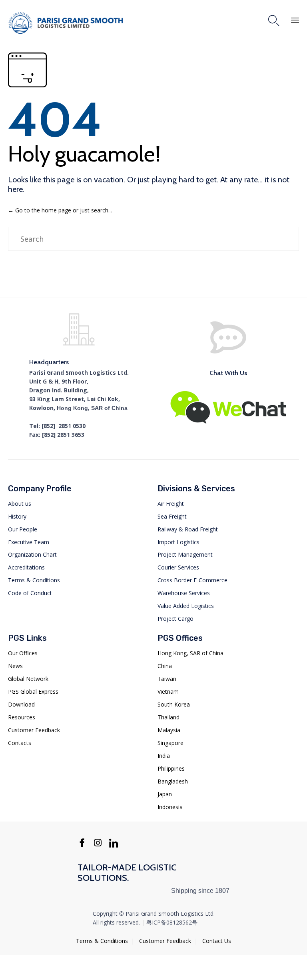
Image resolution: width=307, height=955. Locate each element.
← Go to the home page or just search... (60, 210)
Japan (164, 794)
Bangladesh (172, 781)
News (15, 666)
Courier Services (178, 567)
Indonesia (170, 807)
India (163, 755)
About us (19, 503)
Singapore (170, 743)
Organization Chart (32, 554)
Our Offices (23, 653)
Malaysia (168, 730)
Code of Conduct (30, 593)
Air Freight (170, 503)
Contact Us (216, 941)
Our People (22, 529)
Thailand (168, 717)
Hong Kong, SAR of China (190, 653)
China (164, 666)
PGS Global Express (33, 691)
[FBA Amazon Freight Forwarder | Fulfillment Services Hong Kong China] (68, 23)
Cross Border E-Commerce (192, 580)
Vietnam (168, 691)
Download (21, 704)
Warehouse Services (183, 593)
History (17, 516)
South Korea (173, 704)
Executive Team (28, 542)
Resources (21, 717)
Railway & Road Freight (187, 529)
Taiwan (166, 678)
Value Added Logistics (185, 606)
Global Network (28, 678)
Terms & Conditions (34, 580)
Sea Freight (172, 516)
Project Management (185, 554)
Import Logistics (178, 542)
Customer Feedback (34, 730)
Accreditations (26, 567)
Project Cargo (175, 618)
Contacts (19, 743)
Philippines (171, 768)
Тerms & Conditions (102, 941)
